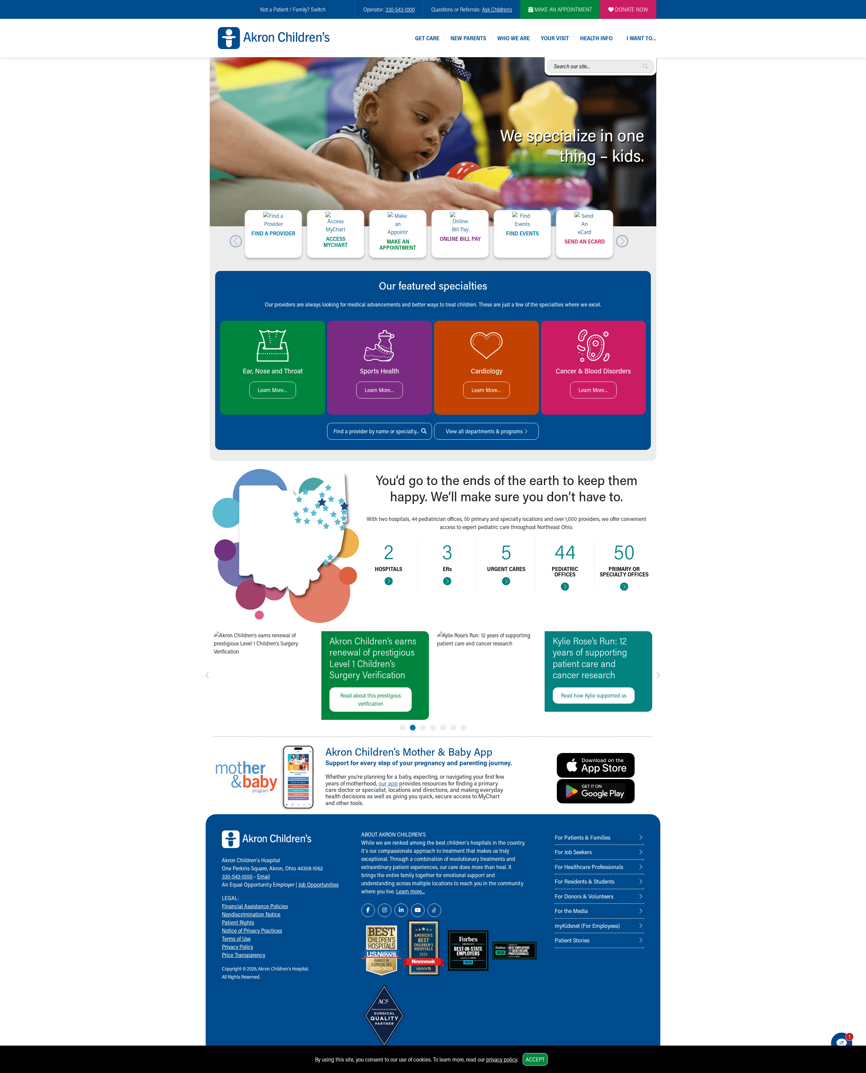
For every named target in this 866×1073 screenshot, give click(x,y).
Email (263, 876)
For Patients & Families (582, 837)
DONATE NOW (631, 9)
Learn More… (273, 389)
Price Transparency (243, 954)
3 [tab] (422, 726)
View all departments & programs (485, 431)
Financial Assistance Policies (255, 906)
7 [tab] (463, 726)
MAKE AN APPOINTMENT (562, 9)
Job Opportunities (318, 884)
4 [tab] (433, 726)
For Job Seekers (573, 851)
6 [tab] (453, 726)
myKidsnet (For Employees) (587, 925)
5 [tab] (443, 726)
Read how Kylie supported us (593, 695)
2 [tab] (412, 726)
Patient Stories (572, 940)
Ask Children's (497, 9)
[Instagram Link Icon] (384, 910)
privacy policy (501, 1059)
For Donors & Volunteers (584, 896)
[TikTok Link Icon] (434, 910)
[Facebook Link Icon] (368, 910)
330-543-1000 (400, 9)
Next (622, 241)
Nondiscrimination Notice (251, 914)
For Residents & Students (584, 881)
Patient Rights (238, 922)
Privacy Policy (237, 946)
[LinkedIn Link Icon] (401, 910)
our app (388, 783)
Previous (236, 241)
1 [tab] (402, 726)
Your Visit (555, 38)
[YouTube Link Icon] (418, 910)
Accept (535, 1059)
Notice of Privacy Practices (252, 930)
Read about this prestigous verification (370, 699)
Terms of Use (236, 938)
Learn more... (410, 891)
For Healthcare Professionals (589, 866)
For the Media (571, 910)
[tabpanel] (321, 675)
